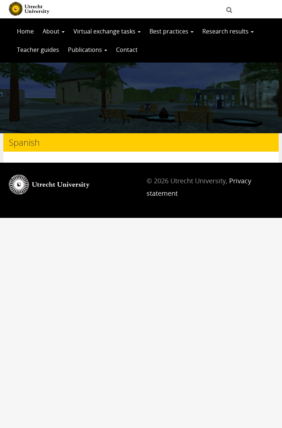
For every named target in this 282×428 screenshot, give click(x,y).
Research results (226, 31)
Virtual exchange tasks (105, 31)
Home (25, 31)
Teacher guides (38, 50)
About (52, 31)
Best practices (169, 31)
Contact (127, 50)
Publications (86, 50)
